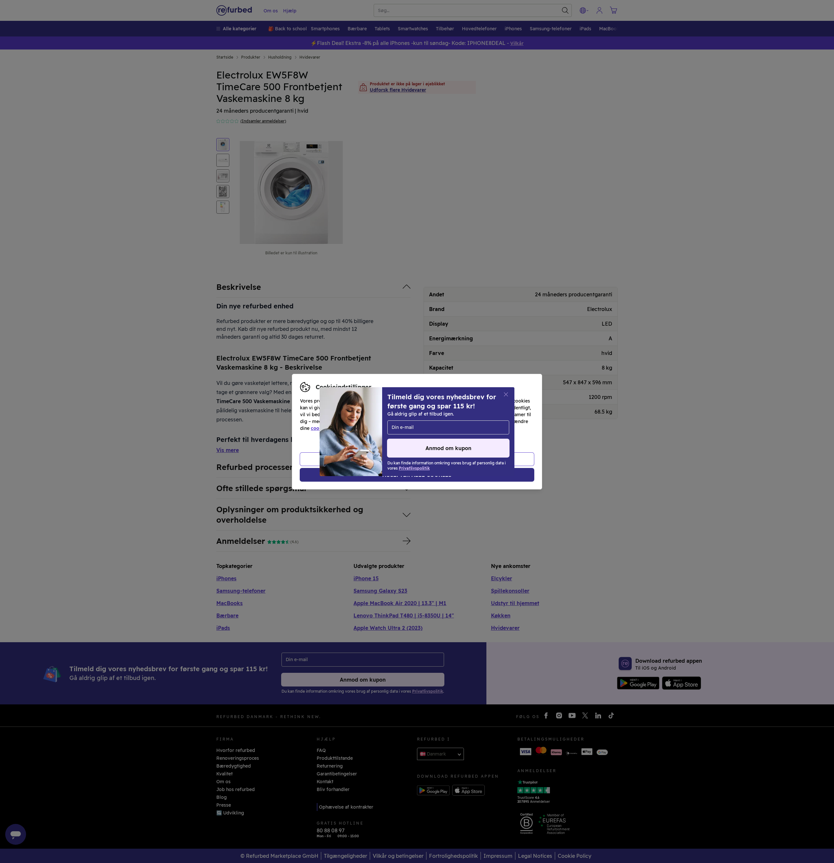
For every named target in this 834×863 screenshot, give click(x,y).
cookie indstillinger (332, 428)
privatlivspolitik (398, 428)
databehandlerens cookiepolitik (465, 428)
